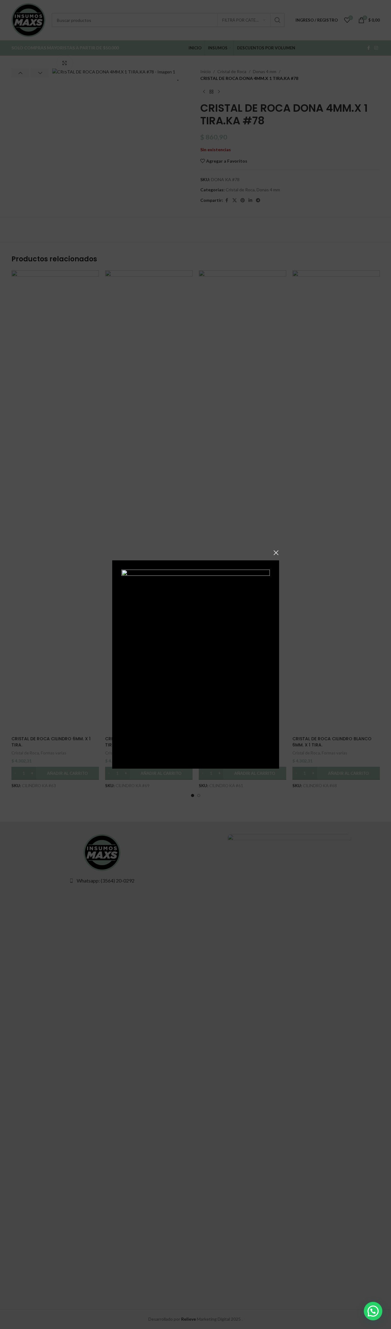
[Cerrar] (276, 552)
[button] (373, 1311)
